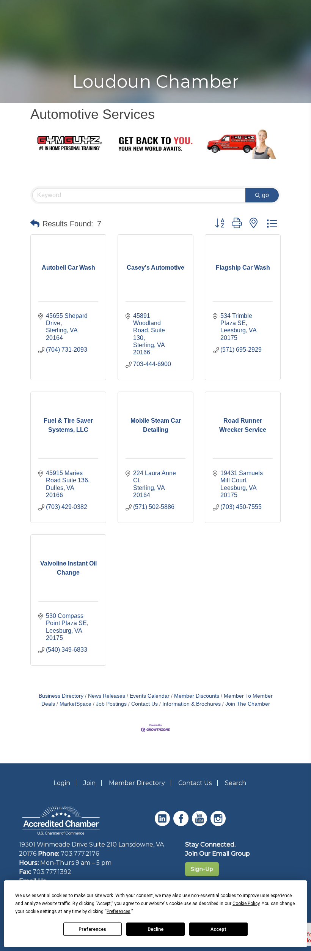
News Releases (106, 696)
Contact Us (144, 704)
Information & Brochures (191, 704)
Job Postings (111, 704)
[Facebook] (181, 824)
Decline (155, 929)
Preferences (92, 929)
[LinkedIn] (163, 824)
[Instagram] (219, 824)
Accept (218, 929)
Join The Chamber (247, 704)
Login (61, 783)
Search (235, 783)
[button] (34, 224)
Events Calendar (150, 696)
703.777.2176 (80, 853)
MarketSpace (75, 704)
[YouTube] (200, 824)
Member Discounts (196, 696)
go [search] (265, 195)
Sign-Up (202, 869)
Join (89, 783)
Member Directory (137, 783)
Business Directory (61, 696)
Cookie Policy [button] (245, 903)
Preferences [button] (118, 911)
